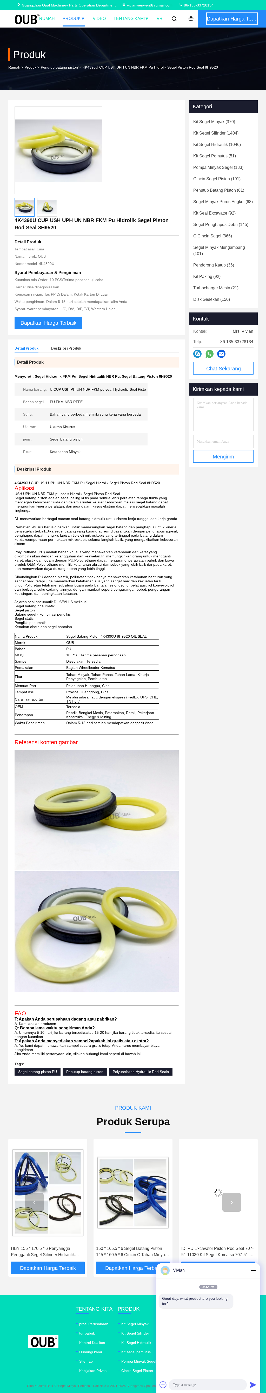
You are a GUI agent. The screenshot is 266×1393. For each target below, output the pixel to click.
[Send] (253, 1384)
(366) (212, 236)
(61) (218, 190)
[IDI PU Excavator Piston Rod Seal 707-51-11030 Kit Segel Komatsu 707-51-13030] (133, 1192)
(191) (217, 179)
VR (160, 18)
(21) (215, 288)
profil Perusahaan (93, 1324)
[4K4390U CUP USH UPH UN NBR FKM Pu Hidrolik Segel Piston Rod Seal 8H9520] (58, 150)
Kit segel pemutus (136, 1352)
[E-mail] (221, 353)
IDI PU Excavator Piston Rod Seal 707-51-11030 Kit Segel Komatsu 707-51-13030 (132, 1252)
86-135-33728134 (198, 5)
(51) (214, 156)
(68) (223, 201)
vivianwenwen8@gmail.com (149, 5)
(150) (211, 299)
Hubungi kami (90, 1352)
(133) (218, 167)
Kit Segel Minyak (135, 1324)
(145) (220, 224)
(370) (214, 121)
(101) (219, 250)
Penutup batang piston (59, 67)
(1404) (215, 133)
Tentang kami (129, 18)
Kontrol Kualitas (92, 1343)
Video (99, 18)
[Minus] (253, 1270)
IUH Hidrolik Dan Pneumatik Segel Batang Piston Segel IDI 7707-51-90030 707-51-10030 (218, 1252)
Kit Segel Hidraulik (136, 1343)
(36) (213, 265)
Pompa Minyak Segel (138, 1361)
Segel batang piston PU (37, 1072)
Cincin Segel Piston (137, 1371)
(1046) (217, 144)
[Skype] (197, 353)
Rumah (47, 18)
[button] (34, 1202)
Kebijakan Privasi (93, 1371)
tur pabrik (87, 1333)
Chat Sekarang (223, 368)
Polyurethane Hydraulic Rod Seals (141, 1072)
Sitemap (86, 1361)
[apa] (209, 354)
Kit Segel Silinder (135, 1333)
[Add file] (163, 1384)
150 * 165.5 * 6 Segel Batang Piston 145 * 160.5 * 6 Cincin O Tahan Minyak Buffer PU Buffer (46, 1252)
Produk (72, 18)
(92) (214, 213)
